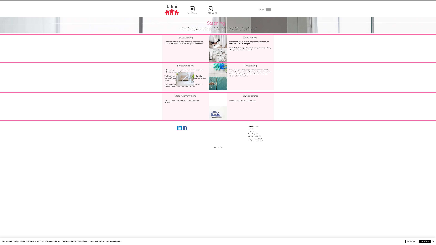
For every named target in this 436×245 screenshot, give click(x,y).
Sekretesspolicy (115, 241)
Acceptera (425, 241)
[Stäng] (433, 241)
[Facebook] (185, 128)
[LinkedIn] (179, 128)
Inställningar (411, 241)
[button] (268, 9)
